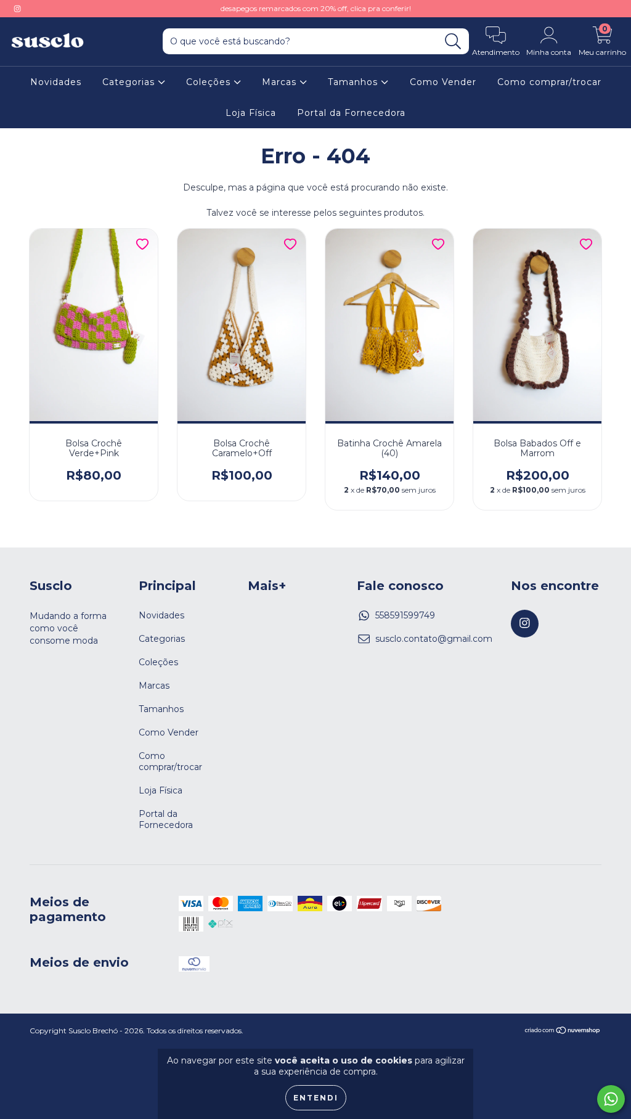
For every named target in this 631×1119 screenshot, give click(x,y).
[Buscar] (453, 41)
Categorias (130, 82)
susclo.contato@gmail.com (433, 638)
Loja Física (251, 112)
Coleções (210, 82)
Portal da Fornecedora (351, 112)
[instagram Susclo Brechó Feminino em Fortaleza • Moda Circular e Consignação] (17, 8)
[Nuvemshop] (562, 1031)
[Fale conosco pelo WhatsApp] (611, 1099)
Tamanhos (354, 82)
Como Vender (443, 82)
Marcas (280, 82)
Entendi (315, 1097)
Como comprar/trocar (549, 82)
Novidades (55, 82)
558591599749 (405, 615)
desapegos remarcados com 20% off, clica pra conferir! (316, 8)
